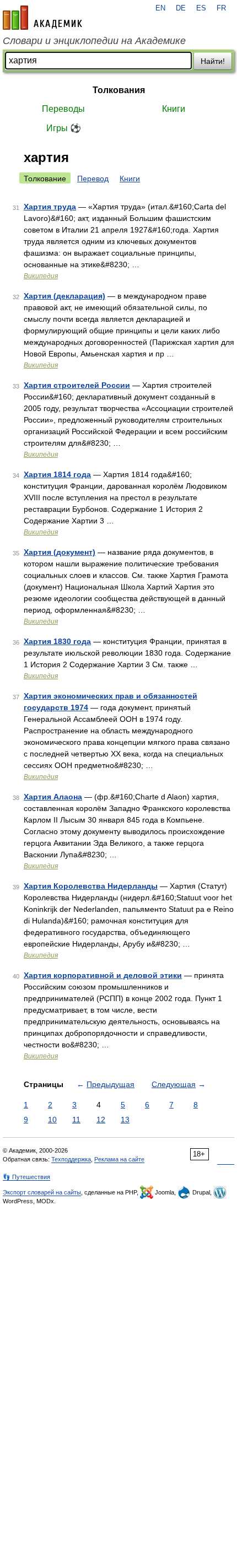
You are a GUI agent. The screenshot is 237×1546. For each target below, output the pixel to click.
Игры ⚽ (63, 128)
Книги (173, 108)
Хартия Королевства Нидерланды (91, 886)
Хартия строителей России (77, 385)
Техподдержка (71, 1159)
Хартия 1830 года (57, 641)
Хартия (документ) (59, 552)
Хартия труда (50, 206)
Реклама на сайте (119, 1159)
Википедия (41, 276)
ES (201, 8)
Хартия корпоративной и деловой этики (103, 975)
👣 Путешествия (26, 1177)
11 (76, 1119)
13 (125, 1119)
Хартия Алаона (53, 796)
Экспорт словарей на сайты (42, 1192)
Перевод (93, 178)
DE (181, 8)
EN (160, 8)
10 (52, 1119)
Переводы (63, 108)
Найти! (213, 61)
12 (100, 1119)
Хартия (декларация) (64, 295)
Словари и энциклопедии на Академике (94, 40)
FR (221, 8)
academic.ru (42, 18)
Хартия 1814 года (57, 474)
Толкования (119, 90)
